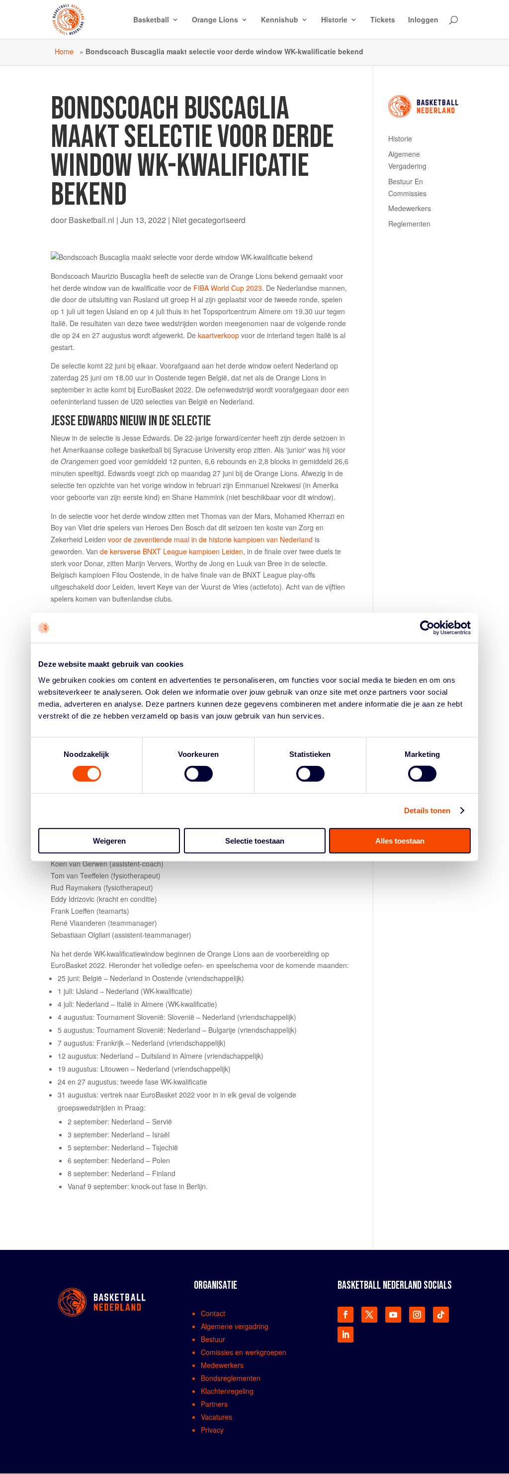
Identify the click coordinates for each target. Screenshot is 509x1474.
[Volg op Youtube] (393, 1315)
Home (64, 51)
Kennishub (279, 20)
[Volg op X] (369, 1315)
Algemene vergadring (234, 1326)
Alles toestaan (399, 840)
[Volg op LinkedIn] (345, 1335)
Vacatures (216, 1417)
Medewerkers (409, 208)
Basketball (151, 20)
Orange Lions (215, 20)
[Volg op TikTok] (441, 1315)
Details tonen (427, 810)
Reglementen (409, 224)
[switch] (198, 774)
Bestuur (213, 1339)
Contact (213, 1313)
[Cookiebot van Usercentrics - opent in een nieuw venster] (427, 627)
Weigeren (109, 840)
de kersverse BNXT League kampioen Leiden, (172, 551)
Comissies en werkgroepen (243, 1352)
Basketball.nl (91, 220)
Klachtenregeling (227, 1391)
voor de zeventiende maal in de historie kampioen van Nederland (210, 539)
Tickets (382, 20)
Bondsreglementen (230, 1378)
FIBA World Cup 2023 (227, 288)
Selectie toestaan (254, 840)
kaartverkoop (218, 335)
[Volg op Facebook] (345, 1315)
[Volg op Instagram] (417, 1315)
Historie (334, 20)
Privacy (212, 1430)
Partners (214, 1404)
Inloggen (423, 20)
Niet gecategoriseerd (209, 220)
